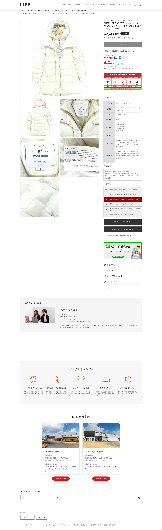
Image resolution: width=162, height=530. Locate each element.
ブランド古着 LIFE (30, 525)
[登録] (57, 497)
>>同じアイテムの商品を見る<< (122, 229)
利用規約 (76, 525)
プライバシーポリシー (65, 525)
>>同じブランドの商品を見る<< (122, 222)
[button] (121, 4)
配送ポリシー (85, 525)
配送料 (110, 38)
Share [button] (108, 288)
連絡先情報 (112, 525)
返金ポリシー (53, 525)
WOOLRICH (28, 13)
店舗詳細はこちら (61, 478)
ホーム (22, 13)
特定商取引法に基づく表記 (99, 525)
